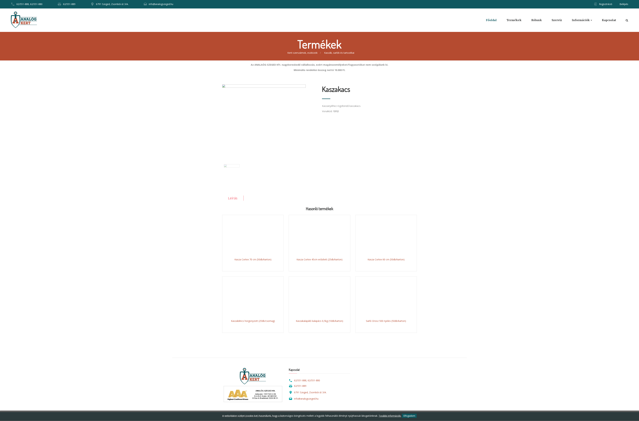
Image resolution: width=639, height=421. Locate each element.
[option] (269, 118)
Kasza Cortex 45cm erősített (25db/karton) (319, 259)
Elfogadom (409, 415)
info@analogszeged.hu (161, 4)
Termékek (514, 20)
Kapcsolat (609, 20)
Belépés (624, 4)
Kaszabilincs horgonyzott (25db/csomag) (253, 320)
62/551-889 (69, 4)
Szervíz (557, 20)
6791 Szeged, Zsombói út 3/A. (112, 4)
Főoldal (491, 20)
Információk (581, 20)
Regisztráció (605, 4)
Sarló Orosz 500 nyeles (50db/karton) (386, 320)
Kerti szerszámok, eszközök (302, 52)
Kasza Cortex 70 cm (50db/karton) (252, 259)
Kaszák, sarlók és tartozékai (339, 52)
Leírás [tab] (232, 198)
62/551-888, (22, 4)
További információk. (390, 415)
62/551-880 (36, 4)
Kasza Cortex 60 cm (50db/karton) (386, 259)
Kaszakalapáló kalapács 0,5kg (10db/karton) (319, 320)
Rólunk (536, 20)
